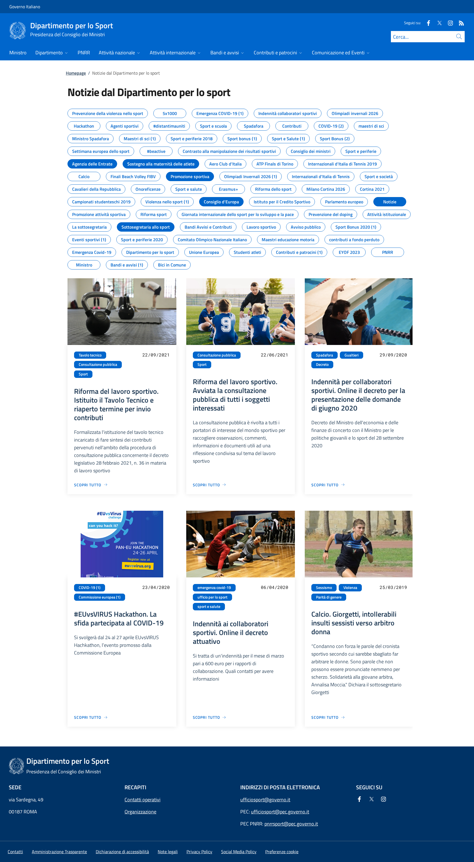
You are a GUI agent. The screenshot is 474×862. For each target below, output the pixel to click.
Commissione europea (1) (99, 597)
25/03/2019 (393, 587)
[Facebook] (426, 22)
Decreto (322, 364)
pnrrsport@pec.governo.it (291, 823)
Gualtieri (352, 355)
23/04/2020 (156, 587)
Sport (83, 374)
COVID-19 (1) (89, 588)
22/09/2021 (156, 355)
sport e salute (209, 606)
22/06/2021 (274, 355)
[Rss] (459, 22)
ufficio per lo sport (212, 597)
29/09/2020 (393, 355)
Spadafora (324, 355)
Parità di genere (329, 597)
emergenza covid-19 (214, 588)
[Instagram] (448, 22)
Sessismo (324, 588)
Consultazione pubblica (98, 364)
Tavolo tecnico (90, 355)
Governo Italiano (24, 6)
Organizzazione (140, 811)
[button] (281, 851)
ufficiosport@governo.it (265, 799)
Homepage (76, 73)
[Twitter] (437, 22)
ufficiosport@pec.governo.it (280, 811)
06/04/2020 (274, 587)
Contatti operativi (142, 799)
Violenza (350, 588)
